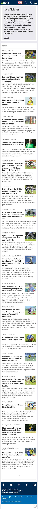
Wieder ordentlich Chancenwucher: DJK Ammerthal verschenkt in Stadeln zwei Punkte (13, 382)
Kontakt (6, 38)
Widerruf (4, 498)
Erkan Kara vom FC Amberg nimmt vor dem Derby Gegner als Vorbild (13, 121)
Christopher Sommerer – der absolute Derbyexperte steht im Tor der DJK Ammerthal (13, 313)
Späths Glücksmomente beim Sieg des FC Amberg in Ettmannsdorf (13, 56)
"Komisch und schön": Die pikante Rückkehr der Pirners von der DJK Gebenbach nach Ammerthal (12, 167)
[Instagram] (19, 485)
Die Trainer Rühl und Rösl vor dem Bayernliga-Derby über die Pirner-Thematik (12, 288)
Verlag (10, 489)
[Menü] (35, 2)
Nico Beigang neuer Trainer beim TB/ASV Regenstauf (13, 338)
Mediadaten (5, 491)
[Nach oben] (35, 506)
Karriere (16, 489)
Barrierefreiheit (15, 497)
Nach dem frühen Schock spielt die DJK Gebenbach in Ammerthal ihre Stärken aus (13, 215)
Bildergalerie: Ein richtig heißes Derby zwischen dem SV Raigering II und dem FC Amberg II (11, 431)
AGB (31, 497)
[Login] (30, 2)
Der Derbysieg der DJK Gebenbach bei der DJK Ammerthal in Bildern (12, 191)
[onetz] (5, 3)
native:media (18, 501)
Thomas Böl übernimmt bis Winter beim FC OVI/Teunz (13, 144)
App (21, 491)
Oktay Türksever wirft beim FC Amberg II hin (13, 406)
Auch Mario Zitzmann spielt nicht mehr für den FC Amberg (13, 102)
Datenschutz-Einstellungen (10, 492)
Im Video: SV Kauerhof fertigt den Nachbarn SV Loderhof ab (12, 455)
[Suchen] (25, 2)
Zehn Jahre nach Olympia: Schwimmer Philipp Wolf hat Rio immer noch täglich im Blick (13, 262)
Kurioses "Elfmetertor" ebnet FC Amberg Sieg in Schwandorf (12, 79)
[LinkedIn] (34, 485)
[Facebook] (3, 485)
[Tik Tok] (27, 485)
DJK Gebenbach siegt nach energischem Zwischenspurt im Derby (12, 238)
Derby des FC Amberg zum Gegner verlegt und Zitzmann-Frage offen (12, 358)
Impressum (5, 497)
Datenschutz (24, 497)
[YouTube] (11, 485)
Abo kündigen (15, 491)
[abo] (20, 2)
